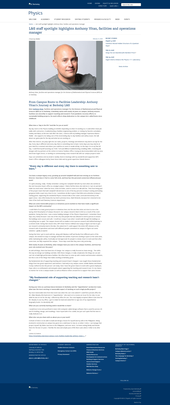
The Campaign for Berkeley (124, 356)
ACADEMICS (45, 19)
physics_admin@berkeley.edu (39, 358)
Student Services (91, 364)
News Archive (123, 66)
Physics (35, 13)
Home (31, 24)
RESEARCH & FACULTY (102, 19)
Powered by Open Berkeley (132, 389)
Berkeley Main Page (122, 349)
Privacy (138, 396)
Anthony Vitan (38, 109)
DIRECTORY (102, 6)
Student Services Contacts (66, 347)
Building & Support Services (95, 359)
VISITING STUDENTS (82, 19)
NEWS (117, 19)
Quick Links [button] (113, 6)
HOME (89, 3)
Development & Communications (96, 357)
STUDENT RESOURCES (62, 19)
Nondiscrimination (135, 393)
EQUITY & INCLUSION (110, 3)
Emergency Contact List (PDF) (67, 351)
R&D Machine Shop (92, 366)
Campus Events (120, 361)
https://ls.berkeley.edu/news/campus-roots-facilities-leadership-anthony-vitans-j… (57, 336)
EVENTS (127, 19)
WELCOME (33, 19)
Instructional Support (93, 362)
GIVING (97, 3)
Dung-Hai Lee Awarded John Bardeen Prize (121, 53)
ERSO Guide (90, 352)
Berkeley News (120, 353)
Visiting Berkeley (121, 358)
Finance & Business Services (95, 350)
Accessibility (137, 391)
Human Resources (92, 354)
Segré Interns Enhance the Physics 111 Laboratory (123, 60)
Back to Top (137, 402)
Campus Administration (123, 351)
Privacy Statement (63, 354)
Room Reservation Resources (95, 347)
